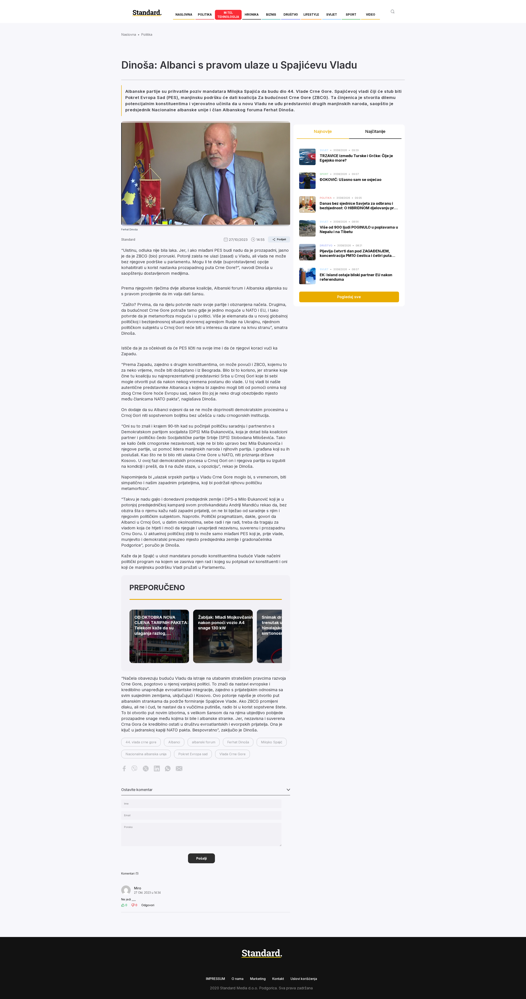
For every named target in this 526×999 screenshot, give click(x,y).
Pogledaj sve (349, 297)
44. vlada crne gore (141, 742)
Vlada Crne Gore (232, 754)
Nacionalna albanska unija (146, 754)
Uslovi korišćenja (304, 979)
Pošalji (201, 858)
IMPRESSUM (215, 979)
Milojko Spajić (271, 742)
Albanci (174, 742)
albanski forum (203, 742)
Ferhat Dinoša (238, 742)
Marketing (258, 979)
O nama (237, 979)
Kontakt (278, 979)
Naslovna (128, 34)
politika (146, 34)
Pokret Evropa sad (193, 754)
